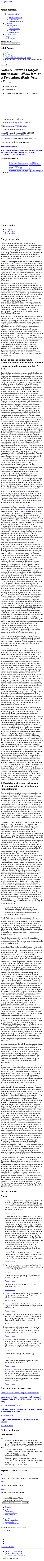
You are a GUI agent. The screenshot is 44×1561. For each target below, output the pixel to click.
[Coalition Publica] (7, 1547)
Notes (7, 172)
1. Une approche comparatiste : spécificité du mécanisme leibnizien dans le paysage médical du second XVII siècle (25, 165)
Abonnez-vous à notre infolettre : (13, 1500)
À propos (14, 25)
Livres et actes (13, 19)
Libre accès (12, 30)
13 (39, 771)
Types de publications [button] (12, 14)
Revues (11, 16)
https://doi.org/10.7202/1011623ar (16, 126)
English (7, 36)
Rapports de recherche (16, 21)
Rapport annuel (14, 32)
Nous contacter (10, 1515)
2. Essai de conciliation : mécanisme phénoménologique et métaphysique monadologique (26, 170)
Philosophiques (10, 56)
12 (35, 665)
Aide (6, 1509)
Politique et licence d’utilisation (15, 1555)
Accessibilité (9, 1511)
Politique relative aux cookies (14, 1553)
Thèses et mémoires (15, 18)
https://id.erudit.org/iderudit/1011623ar (17, 122)
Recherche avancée (11, 34)
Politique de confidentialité (13, 1551)
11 (18, 598)
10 (30, 511)
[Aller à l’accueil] (6, 2)
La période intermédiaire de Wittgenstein (18, 58)
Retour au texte (10, 1213)
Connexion (8, 23)
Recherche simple (6, 41)
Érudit (11, 27)
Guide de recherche (11, 1513)
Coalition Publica (14, 29)
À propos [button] (8, 25)
